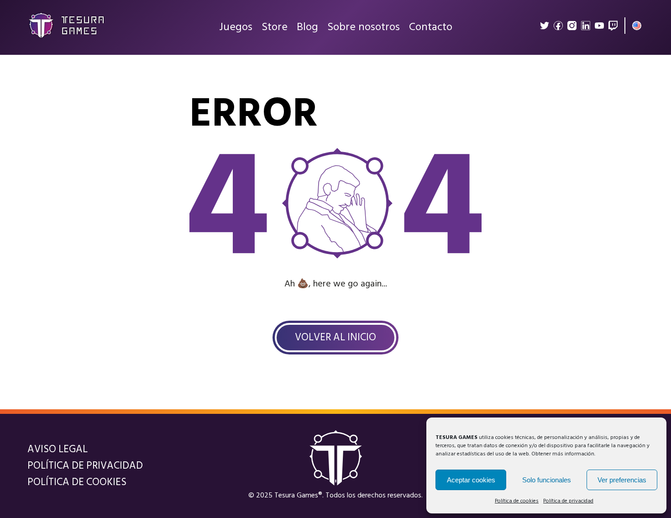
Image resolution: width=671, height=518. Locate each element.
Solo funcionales (546, 480)
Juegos (235, 27)
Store (275, 27)
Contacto (430, 27)
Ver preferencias (622, 480)
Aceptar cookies (471, 480)
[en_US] (636, 25)
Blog (307, 27)
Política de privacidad (568, 501)
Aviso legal (57, 449)
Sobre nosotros (363, 27)
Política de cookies (517, 501)
